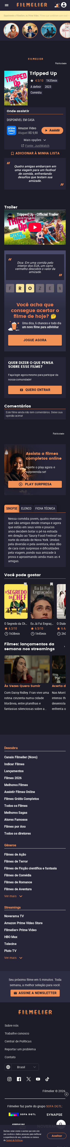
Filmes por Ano (15, 826)
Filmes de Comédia (17, 875)
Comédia (36, 92)
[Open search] (61, 1124)
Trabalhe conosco (17, 1033)
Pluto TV (10, 951)
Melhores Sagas (15, 812)
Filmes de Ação (15, 854)
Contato (10, 1057)
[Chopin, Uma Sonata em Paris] (30, 30)
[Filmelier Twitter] (28, 1079)
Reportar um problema (20, 1049)
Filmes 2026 (13, 778)
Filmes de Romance (18, 882)
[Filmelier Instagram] (9, 1079)
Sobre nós (11, 1025)
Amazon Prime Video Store (23, 923)
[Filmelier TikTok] (47, 1079)
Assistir (54, 130)
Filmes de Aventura (18, 889)
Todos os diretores (17, 833)
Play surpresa (38, 484)
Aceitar (57, 1136)
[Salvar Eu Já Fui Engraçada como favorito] (51, 584)
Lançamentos (14, 771)
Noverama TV (14, 916)
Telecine (10, 944)
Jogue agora (35, 340)
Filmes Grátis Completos (21, 799)
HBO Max (11, 937)
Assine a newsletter (38, 993)
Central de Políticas (14, 1140)
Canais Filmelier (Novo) (21, 757)
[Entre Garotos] (48, 30)
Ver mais (10, 896)
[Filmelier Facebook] (19, 1079)
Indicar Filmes (14, 764)
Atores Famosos (15, 819)
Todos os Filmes (15, 806)
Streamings (12, 907)
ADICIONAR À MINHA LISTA (38, 153)
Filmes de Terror (16, 861)
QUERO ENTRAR (37, 390)
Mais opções (32, 140)
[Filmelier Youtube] (38, 1079)
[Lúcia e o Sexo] (11, 30)
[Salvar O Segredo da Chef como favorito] (25, 584)
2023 (48, 87)
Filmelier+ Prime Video (20, 930)
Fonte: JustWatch (37, 146)
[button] (35, 1067)
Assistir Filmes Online (19, 792)
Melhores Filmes (16, 785)
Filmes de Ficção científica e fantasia (30, 868)
